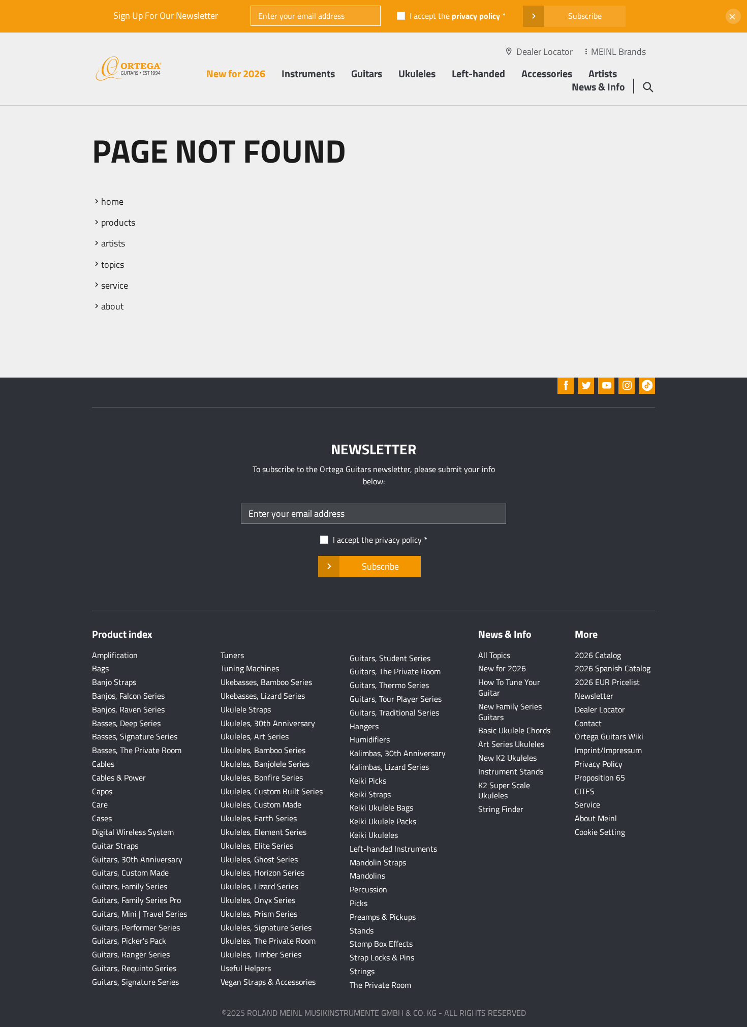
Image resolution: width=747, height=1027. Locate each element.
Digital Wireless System (133, 832)
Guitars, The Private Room (395, 671)
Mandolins (367, 875)
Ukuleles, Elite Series (257, 845)
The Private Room (380, 985)
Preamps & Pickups (383, 917)
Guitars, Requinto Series (134, 968)
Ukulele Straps (246, 709)
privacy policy (476, 16)
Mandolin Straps (378, 862)
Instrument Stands (510, 771)
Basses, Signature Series (134, 736)
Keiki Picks (368, 780)
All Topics (494, 655)
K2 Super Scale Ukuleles (504, 790)
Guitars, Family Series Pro (136, 900)
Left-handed (478, 73)
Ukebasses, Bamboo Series (266, 682)
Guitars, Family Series (129, 886)
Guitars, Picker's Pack (129, 941)
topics (112, 264)
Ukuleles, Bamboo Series (263, 750)
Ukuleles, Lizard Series (259, 886)
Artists (602, 73)
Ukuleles (416, 73)
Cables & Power (119, 777)
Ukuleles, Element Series (263, 832)
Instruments (308, 73)
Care (100, 804)
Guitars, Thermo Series (389, 685)
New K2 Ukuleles (507, 758)
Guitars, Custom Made (130, 872)
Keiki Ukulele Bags (381, 807)
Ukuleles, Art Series (255, 736)
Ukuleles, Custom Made (261, 804)
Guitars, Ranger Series (131, 954)
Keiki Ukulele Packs (383, 821)
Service (587, 804)
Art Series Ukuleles (511, 744)
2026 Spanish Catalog (612, 668)
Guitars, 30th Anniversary (137, 859)
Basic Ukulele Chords (514, 730)
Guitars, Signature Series (135, 982)
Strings (362, 971)
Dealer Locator (544, 51)
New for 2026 (235, 73)
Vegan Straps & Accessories (268, 982)
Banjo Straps (114, 682)
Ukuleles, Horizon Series (262, 872)
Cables (103, 764)
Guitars (366, 73)
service (114, 285)
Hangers (364, 726)
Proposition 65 (600, 777)
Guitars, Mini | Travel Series (139, 914)
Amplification (115, 655)
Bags (100, 668)
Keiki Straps (370, 794)
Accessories (546, 73)
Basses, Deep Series (126, 723)
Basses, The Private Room (136, 750)
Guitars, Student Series (390, 658)
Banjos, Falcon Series (128, 696)
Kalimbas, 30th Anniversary (398, 753)
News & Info (598, 87)
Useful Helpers (246, 968)
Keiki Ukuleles (374, 835)
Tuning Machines (250, 668)
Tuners (232, 655)
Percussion (368, 889)
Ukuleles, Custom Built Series (272, 791)
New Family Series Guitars (510, 711)
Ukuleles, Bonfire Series (262, 777)
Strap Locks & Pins (382, 957)
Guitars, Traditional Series (394, 712)
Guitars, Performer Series (136, 927)
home (112, 201)
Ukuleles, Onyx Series (258, 900)
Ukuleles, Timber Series (261, 954)
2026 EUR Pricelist (607, 682)
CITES (585, 791)
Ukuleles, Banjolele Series (265, 764)
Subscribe (585, 16)
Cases (102, 818)
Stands (362, 930)
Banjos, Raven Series (128, 709)
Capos (102, 791)
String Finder (500, 809)
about (112, 306)
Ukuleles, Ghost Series (259, 859)
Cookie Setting (600, 832)
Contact (588, 723)
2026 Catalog (598, 655)
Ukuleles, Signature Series (266, 927)
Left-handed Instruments (393, 849)
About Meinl (596, 818)
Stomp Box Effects (381, 944)
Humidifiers (370, 739)
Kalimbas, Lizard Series (389, 767)
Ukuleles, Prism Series (259, 914)
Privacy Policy (598, 764)
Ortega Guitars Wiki (609, 736)
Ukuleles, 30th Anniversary (268, 723)
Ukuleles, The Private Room (268, 941)
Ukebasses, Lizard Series (263, 696)
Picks (358, 903)
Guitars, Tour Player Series (396, 699)
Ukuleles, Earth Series (259, 818)
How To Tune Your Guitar (509, 687)
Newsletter (594, 696)
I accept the (455, 16)
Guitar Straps (115, 845)
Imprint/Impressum (608, 750)
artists (113, 243)
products (118, 222)
